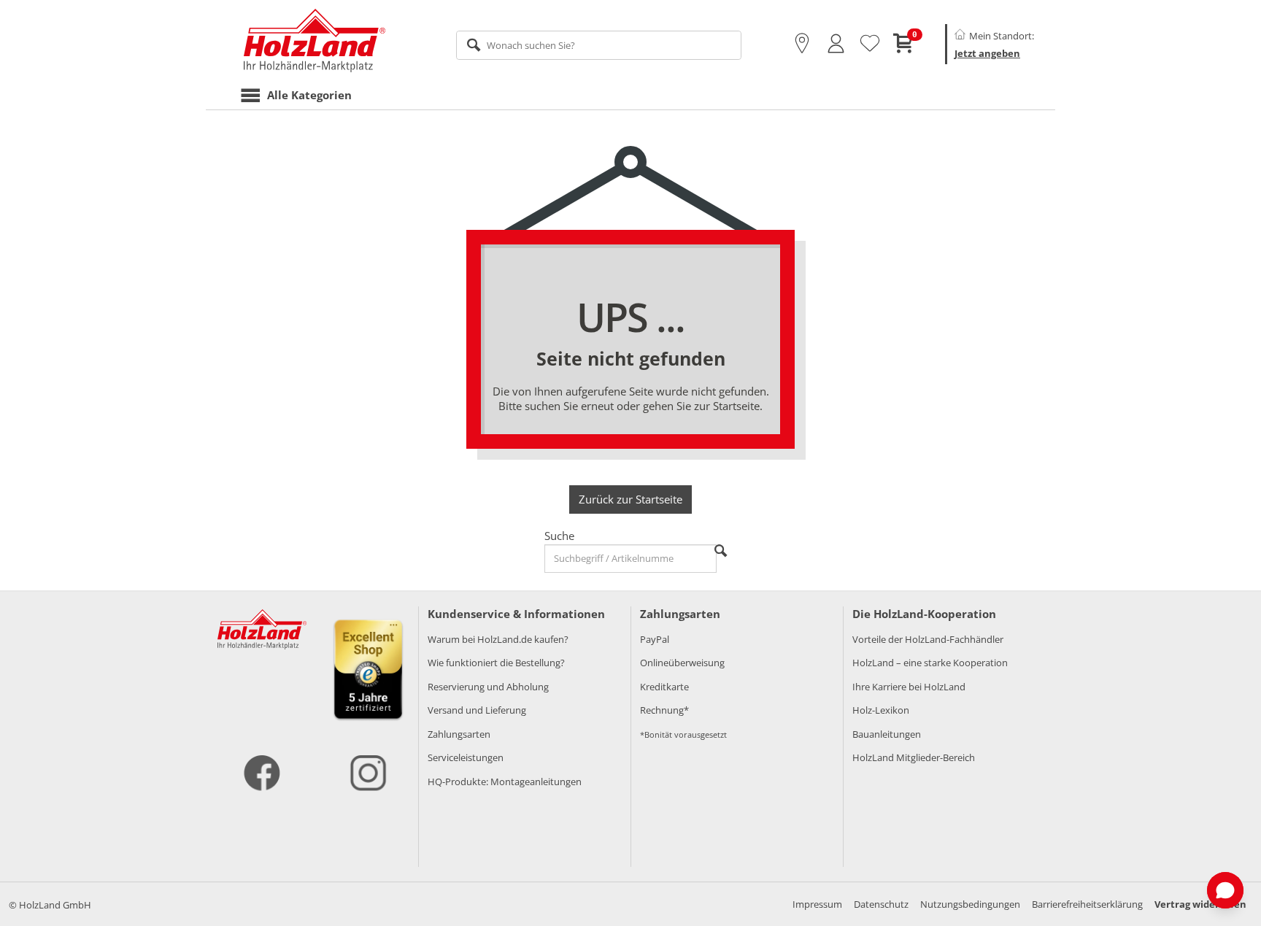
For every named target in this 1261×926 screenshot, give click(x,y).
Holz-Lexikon (880, 710)
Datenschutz (881, 904)
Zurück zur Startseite (630, 499)
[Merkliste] (870, 44)
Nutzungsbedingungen (970, 904)
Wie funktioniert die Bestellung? (496, 662)
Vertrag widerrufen (1200, 904)
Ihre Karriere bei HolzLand (908, 686)
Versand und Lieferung (477, 710)
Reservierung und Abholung (488, 686)
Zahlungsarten (459, 734)
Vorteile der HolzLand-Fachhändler (927, 639)
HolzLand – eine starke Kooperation (930, 662)
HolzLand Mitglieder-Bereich (913, 757)
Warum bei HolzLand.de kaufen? (498, 639)
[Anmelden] (836, 44)
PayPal (654, 639)
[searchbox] (599, 45)
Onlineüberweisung (682, 662)
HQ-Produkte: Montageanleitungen (505, 781)
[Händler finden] (802, 44)
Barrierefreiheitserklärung (1087, 904)
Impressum (817, 904)
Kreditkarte (664, 686)
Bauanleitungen (886, 734)
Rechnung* (664, 710)
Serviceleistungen (466, 757)
